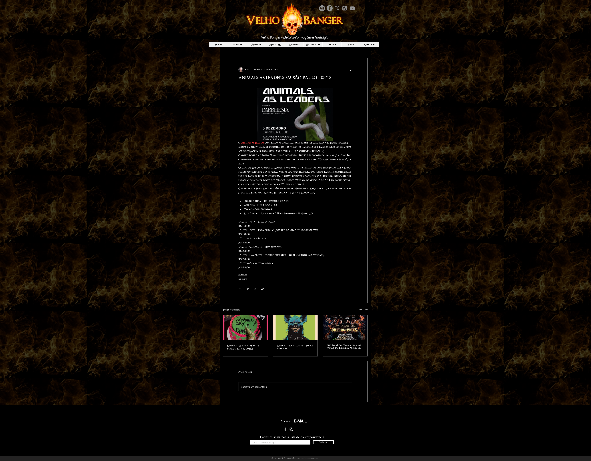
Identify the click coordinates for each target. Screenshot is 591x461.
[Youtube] (352, 8)
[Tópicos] (345, 8)
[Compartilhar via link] (262, 288)
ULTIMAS (242, 274)
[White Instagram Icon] (291, 429)
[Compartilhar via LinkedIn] (254, 288)
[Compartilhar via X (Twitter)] (247, 288)
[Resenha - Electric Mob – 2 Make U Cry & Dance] (245, 327)
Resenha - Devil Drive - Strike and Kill (295, 347)
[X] (337, 8)
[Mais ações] (350, 69)
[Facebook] (330, 8)
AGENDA (242, 279)
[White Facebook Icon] (285, 429)
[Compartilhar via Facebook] (239, 288)
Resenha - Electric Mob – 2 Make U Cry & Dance (243, 347)
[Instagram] (322, 8)
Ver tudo (363, 309)
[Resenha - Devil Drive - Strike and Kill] (295, 327)
